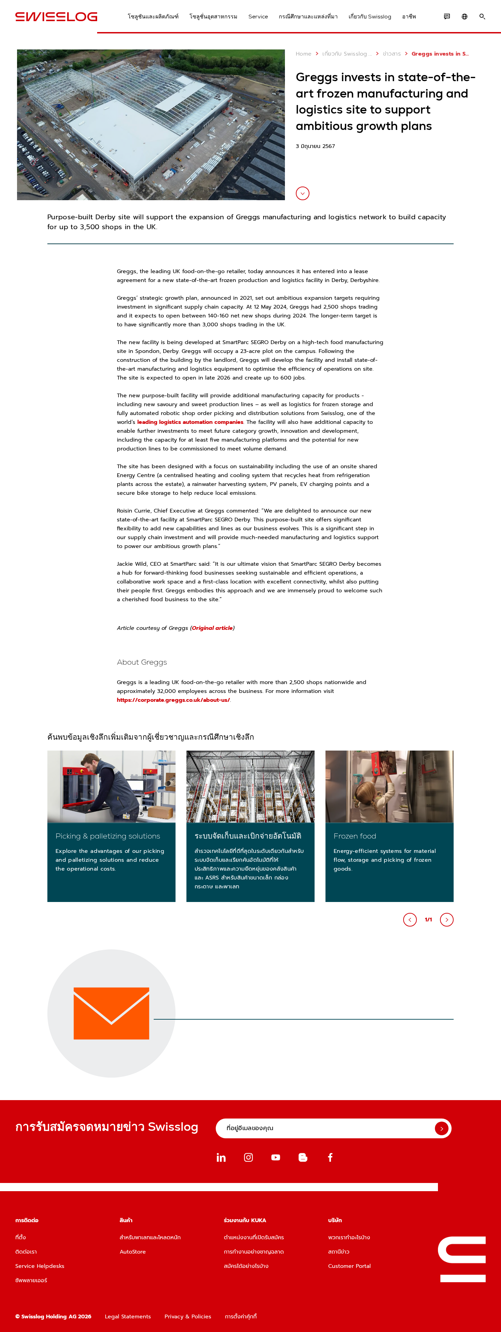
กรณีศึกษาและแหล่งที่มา (308, 16)
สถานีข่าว (338, 1252)
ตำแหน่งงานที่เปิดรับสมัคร (254, 1237)
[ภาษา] (464, 16)
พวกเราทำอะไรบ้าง (349, 1237)
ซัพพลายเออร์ (31, 1280)
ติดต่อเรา (26, 1252)
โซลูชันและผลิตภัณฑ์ (153, 16)
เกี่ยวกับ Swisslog (370, 16)
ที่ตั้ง (20, 1237)
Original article (212, 628)
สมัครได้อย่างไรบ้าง (246, 1266)
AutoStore (133, 1252)
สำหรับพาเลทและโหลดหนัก (150, 1237)
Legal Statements (128, 1317)
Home (304, 54)
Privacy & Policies (188, 1317)
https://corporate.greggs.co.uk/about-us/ (173, 700)
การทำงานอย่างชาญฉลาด (254, 1252)
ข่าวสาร (392, 54)
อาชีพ (409, 16)
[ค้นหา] (482, 16)
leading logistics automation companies (190, 422)
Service (258, 16)
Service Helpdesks (39, 1266)
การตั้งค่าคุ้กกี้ (241, 1317)
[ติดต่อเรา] (446, 16)
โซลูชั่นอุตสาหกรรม (213, 16)
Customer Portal (349, 1266)
